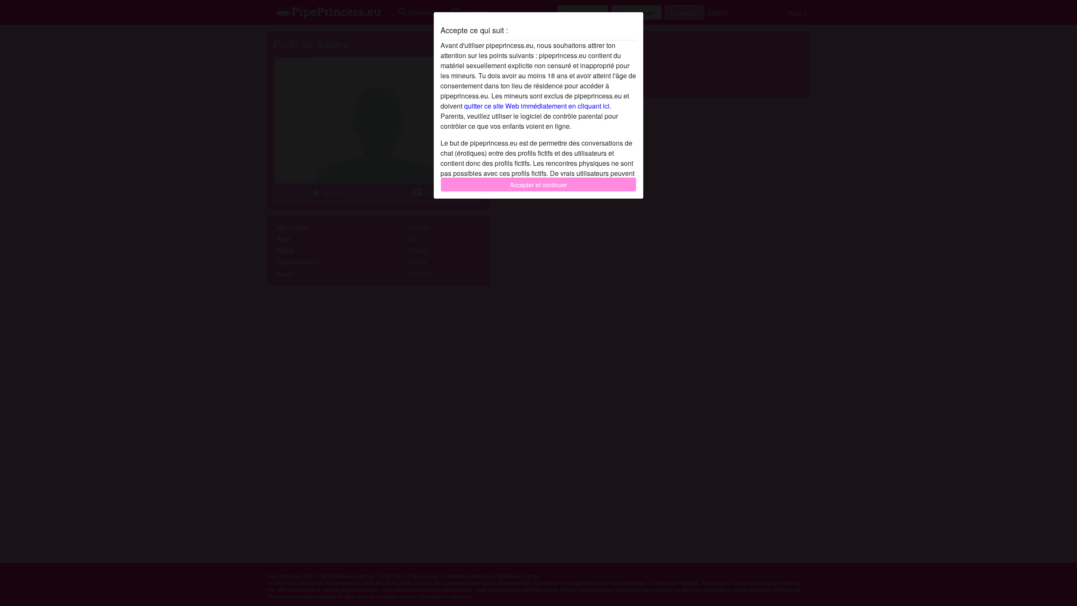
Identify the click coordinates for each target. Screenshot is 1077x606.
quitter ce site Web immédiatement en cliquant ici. (537, 106)
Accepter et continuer (538, 184)
